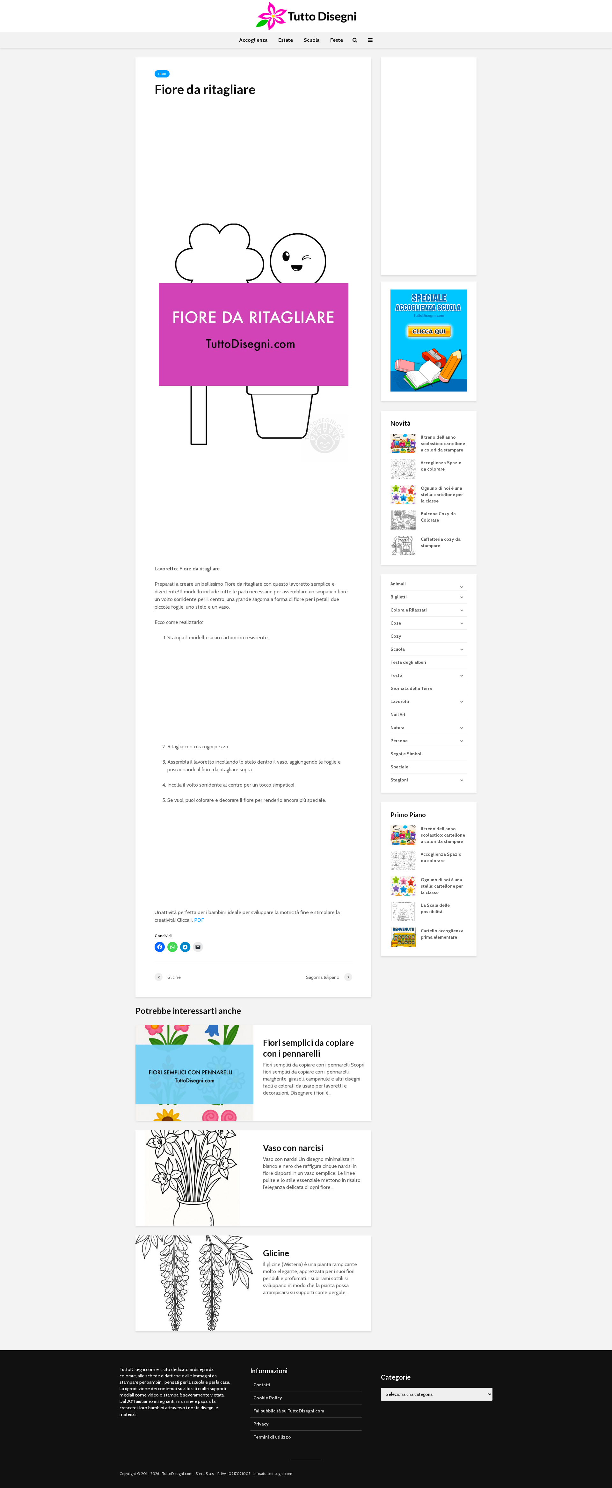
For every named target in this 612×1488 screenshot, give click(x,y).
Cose (395, 623)
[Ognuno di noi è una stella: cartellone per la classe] (403, 494)
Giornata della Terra (411, 688)
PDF (199, 920)
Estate (285, 40)
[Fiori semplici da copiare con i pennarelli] (194, 1072)
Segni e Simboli (406, 754)
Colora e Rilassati (408, 610)
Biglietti (398, 597)
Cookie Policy (267, 1398)
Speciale (399, 767)
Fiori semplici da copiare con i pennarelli (308, 1048)
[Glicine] (194, 1283)
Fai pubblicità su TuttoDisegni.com (288, 1411)
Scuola (311, 40)
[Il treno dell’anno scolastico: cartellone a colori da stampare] (403, 443)
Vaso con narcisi (293, 1148)
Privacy (261, 1424)
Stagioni (399, 780)
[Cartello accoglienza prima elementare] (403, 937)
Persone (399, 741)
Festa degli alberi (408, 662)
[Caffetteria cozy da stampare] (403, 545)
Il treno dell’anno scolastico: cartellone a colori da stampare (443, 443)
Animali (398, 584)
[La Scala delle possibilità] (403, 911)
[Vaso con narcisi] (194, 1178)
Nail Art (397, 714)
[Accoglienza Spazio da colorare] (403, 468)
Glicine (276, 1253)
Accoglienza (253, 40)
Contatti (261, 1385)
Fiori (162, 74)
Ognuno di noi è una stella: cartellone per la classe (442, 494)
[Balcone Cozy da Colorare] (403, 519)
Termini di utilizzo (272, 1437)
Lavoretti (399, 701)
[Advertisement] (253, 150)
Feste (336, 40)
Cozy (395, 636)
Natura (397, 727)
